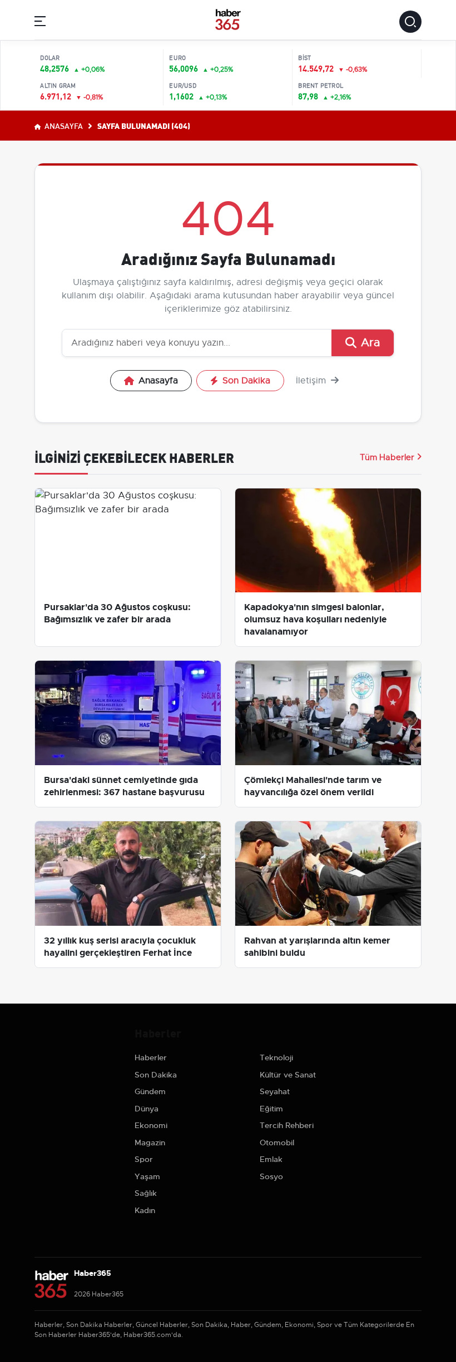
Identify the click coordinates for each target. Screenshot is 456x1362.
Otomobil (277, 1143)
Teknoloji (276, 1057)
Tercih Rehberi (287, 1125)
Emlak (271, 1159)
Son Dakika (246, 380)
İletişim (312, 380)
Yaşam (147, 1176)
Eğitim (271, 1109)
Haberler (151, 1057)
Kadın (145, 1210)
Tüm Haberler (387, 457)
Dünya (146, 1109)
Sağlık (146, 1193)
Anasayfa (63, 125)
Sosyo (271, 1176)
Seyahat (275, 1091)
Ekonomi (151, 1125)
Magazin (150, 1143)
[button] (40, 23)
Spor (144, 1159)
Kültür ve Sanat (288, 1075)
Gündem (150, 1091)
